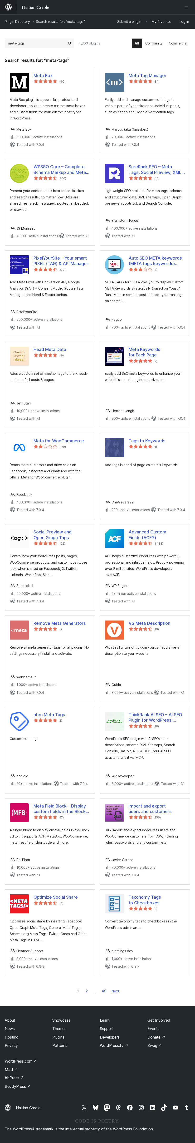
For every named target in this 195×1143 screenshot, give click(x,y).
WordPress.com (21, 1061)
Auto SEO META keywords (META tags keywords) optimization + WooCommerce (155, 261)
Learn (105, 1020)
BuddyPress (18, 1086)
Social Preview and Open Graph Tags (53, 534)
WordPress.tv (114, 1045)
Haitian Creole (28, 1107)
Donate (156, 1037)
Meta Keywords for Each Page (144, 352)
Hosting (11, 1037)
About (10, 1020)
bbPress (14, 1077)
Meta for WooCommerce (59, 440)
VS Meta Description (149, 623)
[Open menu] (187, 7)
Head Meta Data (50, 349)
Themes (59, 1028)
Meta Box (43, 75)
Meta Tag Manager (147, 75)
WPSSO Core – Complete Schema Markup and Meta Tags (60, 169)
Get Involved (158, 1020)
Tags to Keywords (147, 440)
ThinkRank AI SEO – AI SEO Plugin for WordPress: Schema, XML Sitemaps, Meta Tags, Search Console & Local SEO (156, 717)
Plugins (58, 1037)
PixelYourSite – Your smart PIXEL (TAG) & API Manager (61, 261)
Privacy (11, 1045)
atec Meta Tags (49, 714)
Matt (11, 1069)
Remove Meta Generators (60, 623)
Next (115, 991)
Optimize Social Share (56, 897)
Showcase (61, 1020)
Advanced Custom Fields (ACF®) (147, 534)
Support (107, 1028)
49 (104, 991)
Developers (110, 1037)
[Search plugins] (69, 43)
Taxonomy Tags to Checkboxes (145, 900)
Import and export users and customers (150, 808)
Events (153, 1028)
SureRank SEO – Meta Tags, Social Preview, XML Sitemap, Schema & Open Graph (155, 169)
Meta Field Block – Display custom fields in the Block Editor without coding (60, 808)
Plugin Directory (17, 22)
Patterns (59, 1045)
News (10, 1028)
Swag (154, 1045)
